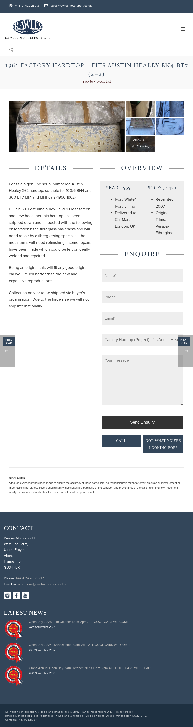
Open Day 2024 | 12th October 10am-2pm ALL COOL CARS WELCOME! (79, 645)
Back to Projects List (96, 81)
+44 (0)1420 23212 (27, 5)
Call (121, 441)
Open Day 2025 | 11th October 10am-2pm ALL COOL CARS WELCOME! (79, 622)
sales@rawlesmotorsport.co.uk (71, 5)
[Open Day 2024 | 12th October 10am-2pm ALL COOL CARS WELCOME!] (14, 653)
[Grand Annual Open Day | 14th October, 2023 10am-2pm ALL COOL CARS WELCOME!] (14, 676)
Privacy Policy (124, 711)
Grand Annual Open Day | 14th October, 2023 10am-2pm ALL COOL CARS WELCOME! (90, 668)
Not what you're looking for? (163, 444)
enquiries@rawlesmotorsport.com (44, 584)
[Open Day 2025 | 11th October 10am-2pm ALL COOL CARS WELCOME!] (14, 630)
